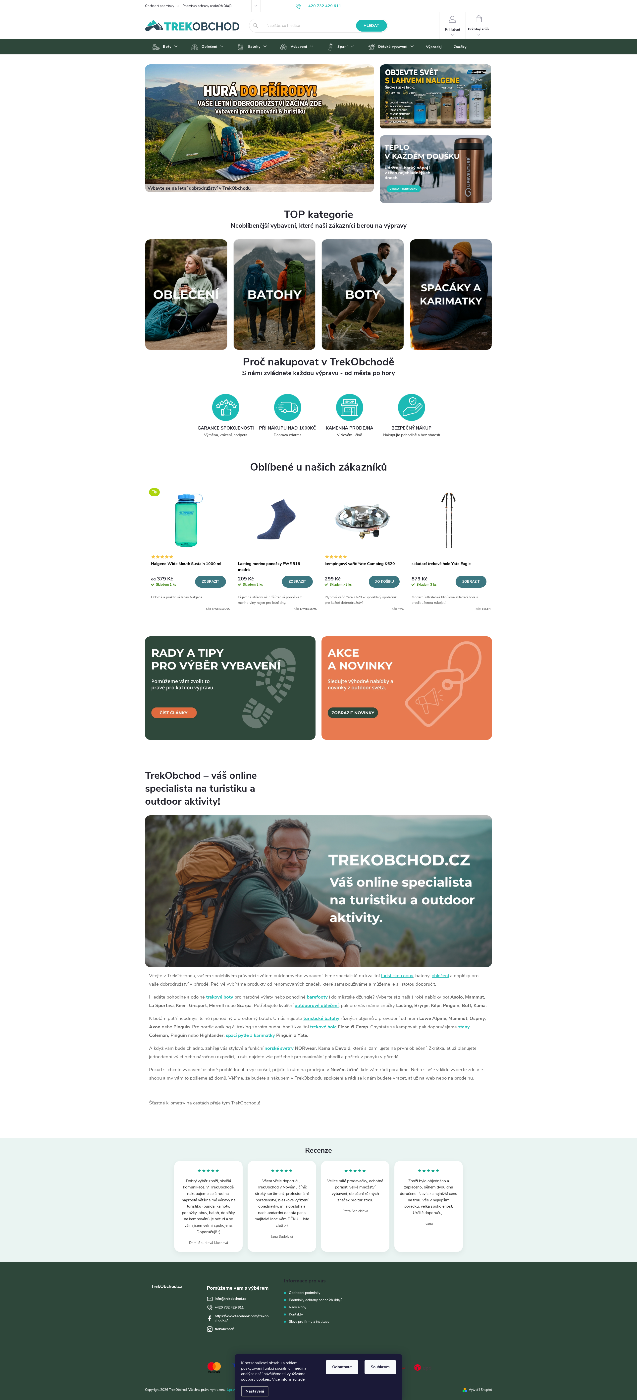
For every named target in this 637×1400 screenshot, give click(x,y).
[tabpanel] (188, 548)
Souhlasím (380, 1367)
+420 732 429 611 (229, 1307)
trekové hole (323, 1027)
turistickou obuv (397, 975)
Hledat (371, 25)
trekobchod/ (224, 1329)
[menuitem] (164, 47)
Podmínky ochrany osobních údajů (207, 6)
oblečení (440, 975)
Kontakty (296, 1314)
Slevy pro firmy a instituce (309, 1321)
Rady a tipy (297, 1307)
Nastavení (255, 1391)
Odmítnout (342, 1367)
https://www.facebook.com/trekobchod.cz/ (241, 1318)
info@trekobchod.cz (230, 1298)
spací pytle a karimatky (250, 1035)
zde (301, 1379)
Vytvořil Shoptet (480, 1390)
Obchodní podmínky (159, 6)
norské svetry (279, 1048)
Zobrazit (210, 581)
